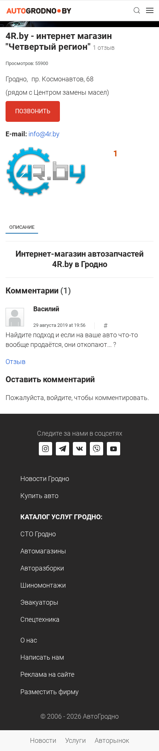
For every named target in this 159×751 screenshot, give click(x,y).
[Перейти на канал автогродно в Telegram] (62, 448)
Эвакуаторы (39, 602)
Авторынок (112, 740)
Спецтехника (40, 619)
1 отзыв (104, 47)
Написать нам (42, 657)
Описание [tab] (21, 227)
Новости (43, 740)
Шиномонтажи (43, 585)
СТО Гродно (38, 534)
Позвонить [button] (32, 111)
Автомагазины (43, 551)
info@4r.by (44, 134)
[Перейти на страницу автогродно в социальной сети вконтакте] (79, 448)
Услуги (75, 740)
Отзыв (16, 361)
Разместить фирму (49, 692)
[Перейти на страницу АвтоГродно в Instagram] (45, 448)
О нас (28, 640)
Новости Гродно (44, 478)
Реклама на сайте (47, 674)
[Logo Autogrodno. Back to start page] (39, 10)
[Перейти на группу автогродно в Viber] (96, 448)
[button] (137, 10)
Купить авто (39, 496)
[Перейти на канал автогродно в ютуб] (113, 448)
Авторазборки (42, 568)
